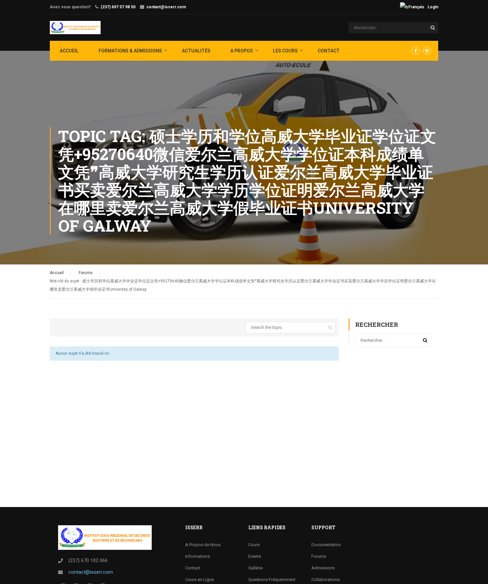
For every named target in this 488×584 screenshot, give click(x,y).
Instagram (427, 51)
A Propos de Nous (202, 544)
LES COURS (285, 50)
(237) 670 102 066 (88, 560)
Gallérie (255, 567)
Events (254, 556)
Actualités (196, 50)
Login (433, 7)
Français (416, 7)
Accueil (57, 272)
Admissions (323, 567)
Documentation (326, 544)
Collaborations (325, 579)
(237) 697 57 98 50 (118, 7)
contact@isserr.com (166, 7)
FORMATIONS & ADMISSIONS (130, 50)
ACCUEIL (69, 50)
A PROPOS (241, 50)
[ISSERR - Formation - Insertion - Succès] (75, 27)
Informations (197, 556)
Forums (86, 272)
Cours (254, 544)
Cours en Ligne (199, 579)
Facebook (416, 51)
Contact (329, 50)
